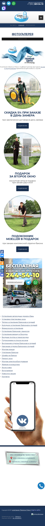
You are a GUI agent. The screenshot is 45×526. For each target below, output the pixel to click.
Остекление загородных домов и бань (18, 316)
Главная (21, 25)
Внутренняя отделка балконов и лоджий (19, 343)
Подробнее (22, 126)
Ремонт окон (7, 358)
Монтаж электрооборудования (15, 361)
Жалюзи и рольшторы (11, 364)
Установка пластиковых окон (14, 319)
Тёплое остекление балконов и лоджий (18, 322)
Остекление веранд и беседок (15, 334)
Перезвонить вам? (14, 282)
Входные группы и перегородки (15, 337)
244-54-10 (22, 275)
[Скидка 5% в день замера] (22, 90)
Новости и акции (9, 374)
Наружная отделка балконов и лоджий (18, 346)
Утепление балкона (10, 352)
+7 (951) (35, 4)
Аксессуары (7, 367)
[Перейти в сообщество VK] (4, 4)
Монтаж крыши (8, 349)
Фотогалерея (22, 34)
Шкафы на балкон (9, 355)
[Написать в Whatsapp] (14, 4)
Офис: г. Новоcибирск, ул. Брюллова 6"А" (24, 458)
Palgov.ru (18, 516)
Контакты (6, 377)
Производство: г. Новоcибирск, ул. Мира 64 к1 (24, 461)
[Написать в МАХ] (4, 9)
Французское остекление (12, 328)
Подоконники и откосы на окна (15, 340)
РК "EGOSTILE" (17, 518)
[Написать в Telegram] (9, 4)
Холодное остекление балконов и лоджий (19, 325)
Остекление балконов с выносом (15, 331)
